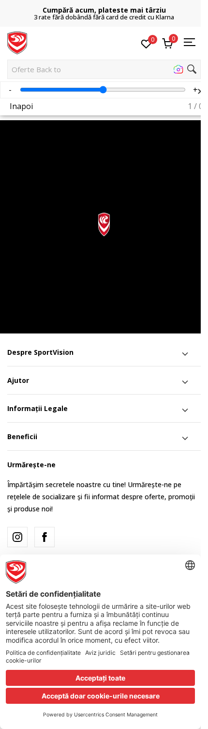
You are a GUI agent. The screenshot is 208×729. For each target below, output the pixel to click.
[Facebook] (44, 537)
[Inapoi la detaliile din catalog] (198, 80)
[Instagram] (17, 537)
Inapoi (21, 106)
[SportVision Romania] (17, 42)
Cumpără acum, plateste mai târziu (104, 10)
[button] (104, 69)
